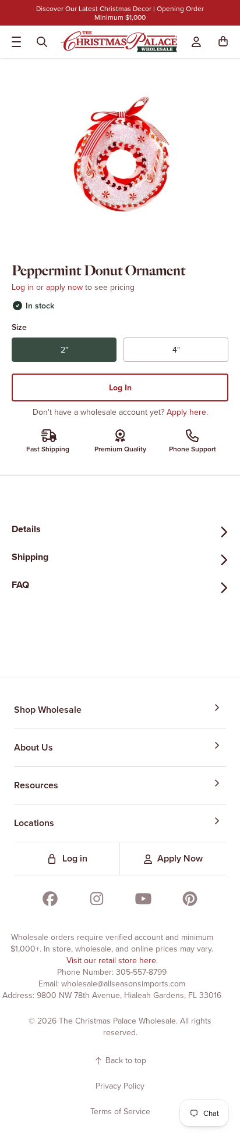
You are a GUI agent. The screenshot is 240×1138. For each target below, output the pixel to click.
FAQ (20, 584)
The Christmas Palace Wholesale (117, 1020)
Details (26, 529)
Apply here (186, 412)
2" (83, 353)
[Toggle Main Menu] (14, 42)
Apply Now (180, 858)
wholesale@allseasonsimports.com (123, 983)
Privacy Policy (120, 1086)
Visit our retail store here (111, 960)
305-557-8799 (141, 972)
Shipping (30, 556)
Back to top (124, 1060)
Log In (120, 387)
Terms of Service (120, 1111)
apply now (64, 287)
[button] (225, 42)
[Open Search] (42, 42)
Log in (23, 287)
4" (194, 353)
